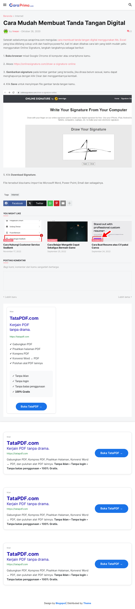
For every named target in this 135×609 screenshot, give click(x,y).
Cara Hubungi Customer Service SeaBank (21, 246)
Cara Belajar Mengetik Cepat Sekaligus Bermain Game (63, 246)
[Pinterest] (56, 203)
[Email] (63, 203)
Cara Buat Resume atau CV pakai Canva (110, 246)
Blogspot (61, 603)
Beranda (7, 16)
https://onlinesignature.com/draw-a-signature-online (45, 63)
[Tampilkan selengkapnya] (69, 203)
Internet (19, 16)
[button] (4, 5)
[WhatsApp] (50, 203)
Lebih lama (124, 297)
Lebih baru (11, 297)
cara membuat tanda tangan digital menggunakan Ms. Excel (91, 39)
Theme (87, 603)
